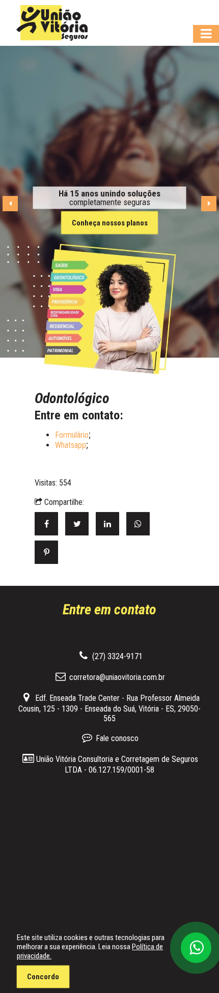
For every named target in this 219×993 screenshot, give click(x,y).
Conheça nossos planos (110, 222)
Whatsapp (70, 445)
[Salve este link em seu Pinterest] (49, 552)
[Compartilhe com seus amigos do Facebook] (50, 524)
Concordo (43, 976)
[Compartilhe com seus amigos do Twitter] (80, 524)
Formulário (72, 435)
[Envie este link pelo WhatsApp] (140, 524)
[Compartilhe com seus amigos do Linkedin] (111, 524)
